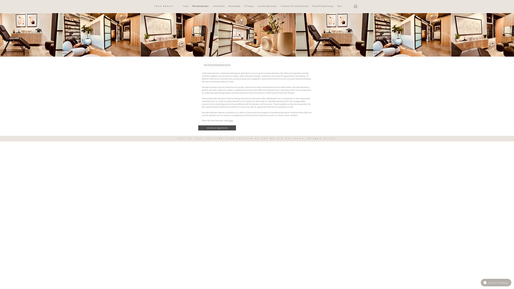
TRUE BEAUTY (164, 6)
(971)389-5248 (220, 138)
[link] (356, 5)
